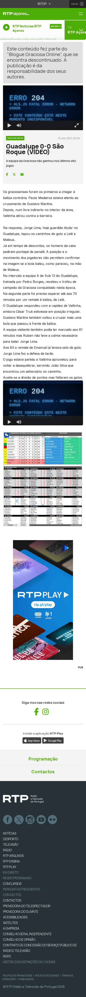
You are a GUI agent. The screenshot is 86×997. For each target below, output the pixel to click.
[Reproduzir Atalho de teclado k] (6, 992)
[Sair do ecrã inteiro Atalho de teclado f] (79, 992)
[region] (43, 498)
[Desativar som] (16, 992)
